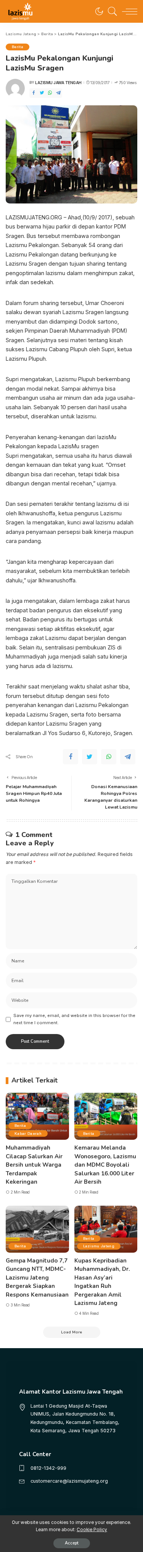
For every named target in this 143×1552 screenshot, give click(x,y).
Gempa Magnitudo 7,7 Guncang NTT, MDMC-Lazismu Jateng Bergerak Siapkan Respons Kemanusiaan (37, 1278)
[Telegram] (58, 93)
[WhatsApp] (50, 93)
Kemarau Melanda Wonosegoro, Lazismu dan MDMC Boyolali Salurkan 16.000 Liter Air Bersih (105, 1165)
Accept (72, 1543)
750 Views (127, 82)
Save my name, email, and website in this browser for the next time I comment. (74, 1019)
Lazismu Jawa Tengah (58, 82)
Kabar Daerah (28, 1133)
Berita (17, 47)
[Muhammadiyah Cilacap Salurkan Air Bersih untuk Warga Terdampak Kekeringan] (37, 1116)
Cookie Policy (92, 1529)
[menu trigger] (127, 11)
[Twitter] (42, 93)
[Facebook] (33, 93)
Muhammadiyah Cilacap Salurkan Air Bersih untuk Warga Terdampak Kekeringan (34, 1165)
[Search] (110, 11)
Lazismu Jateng (99, 1246)
